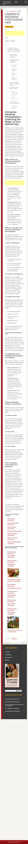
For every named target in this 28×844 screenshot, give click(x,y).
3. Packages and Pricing (14, 74)
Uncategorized (9, 26)
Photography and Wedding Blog (7, 3)
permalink (14, 638)
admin (19, 11)
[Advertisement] (16, 34)
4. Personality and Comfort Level (14, 78)
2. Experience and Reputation (14, 69)
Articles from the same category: (14, 107)
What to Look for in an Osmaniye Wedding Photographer (14, 61)
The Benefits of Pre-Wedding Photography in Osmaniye (14, 84)
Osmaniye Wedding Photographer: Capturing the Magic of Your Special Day (13, 50)
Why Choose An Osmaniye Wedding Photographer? (13, 56)
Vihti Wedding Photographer (14, 531)
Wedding (7, 660)
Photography (8, 654)
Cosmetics (7, 652)
